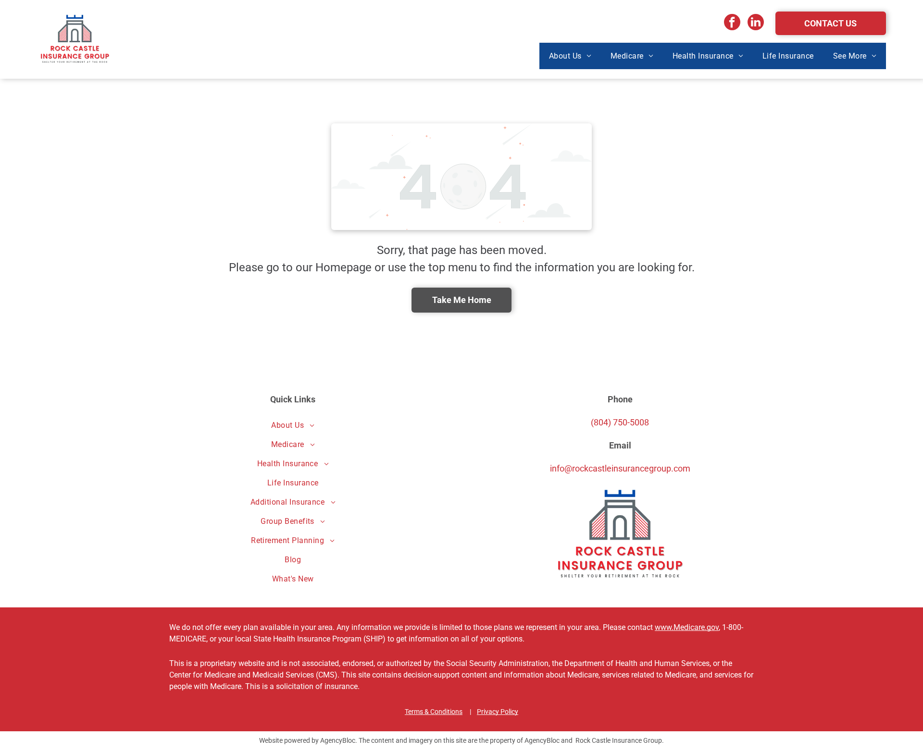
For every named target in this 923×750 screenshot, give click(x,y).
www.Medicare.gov (687, 627)
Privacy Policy (497, 711)
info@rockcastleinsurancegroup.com (620, 468)
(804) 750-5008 (620, 422)
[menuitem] (570, 56)
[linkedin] (756, 23)
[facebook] (732, 23)
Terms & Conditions (433, 711)
